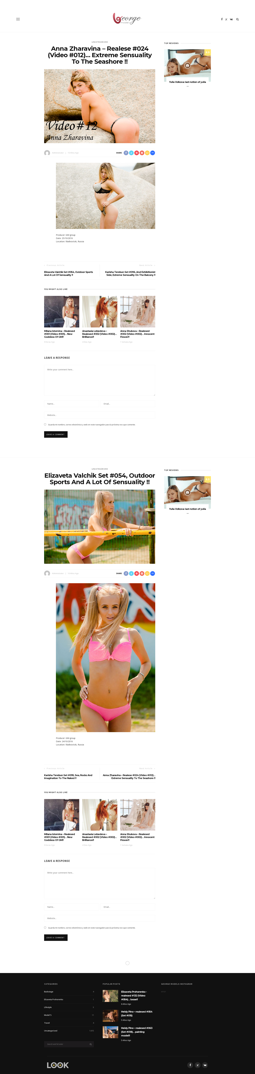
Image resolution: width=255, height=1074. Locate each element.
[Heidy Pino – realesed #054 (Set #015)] (110, 1015)
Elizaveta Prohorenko (69, 999)
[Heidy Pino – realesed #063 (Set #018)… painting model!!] (110, 1032)
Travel (69, 1023)
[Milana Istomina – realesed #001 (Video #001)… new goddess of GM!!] (61, 311)
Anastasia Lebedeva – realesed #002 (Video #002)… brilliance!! (99, 334)
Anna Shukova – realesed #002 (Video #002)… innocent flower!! (137, 334)
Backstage (69, 991)
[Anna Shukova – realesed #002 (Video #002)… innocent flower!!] (137, 311)
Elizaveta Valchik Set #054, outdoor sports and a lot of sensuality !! (68, 273)
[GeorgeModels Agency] (58, 1065)
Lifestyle (69, 1007)
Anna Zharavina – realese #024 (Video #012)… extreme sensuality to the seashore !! (129, 777)
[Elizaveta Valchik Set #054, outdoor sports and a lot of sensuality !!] (99, 526)
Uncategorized (100, 42)
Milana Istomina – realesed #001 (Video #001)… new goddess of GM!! (59, 334)
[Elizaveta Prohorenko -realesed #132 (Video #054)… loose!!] (110, 995)
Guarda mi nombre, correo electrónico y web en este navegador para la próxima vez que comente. (91, 424)
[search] (237, 19)
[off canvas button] (18, 19)
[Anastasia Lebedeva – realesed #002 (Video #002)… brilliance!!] (99, 311)
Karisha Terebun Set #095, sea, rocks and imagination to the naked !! (68, 777)
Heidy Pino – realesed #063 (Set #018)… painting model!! (136, 1032)
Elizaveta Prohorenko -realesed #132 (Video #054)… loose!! (134, 995)
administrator (58, 153)
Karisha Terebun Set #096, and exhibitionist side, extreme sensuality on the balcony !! (130, 273)
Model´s (69, 1015)
